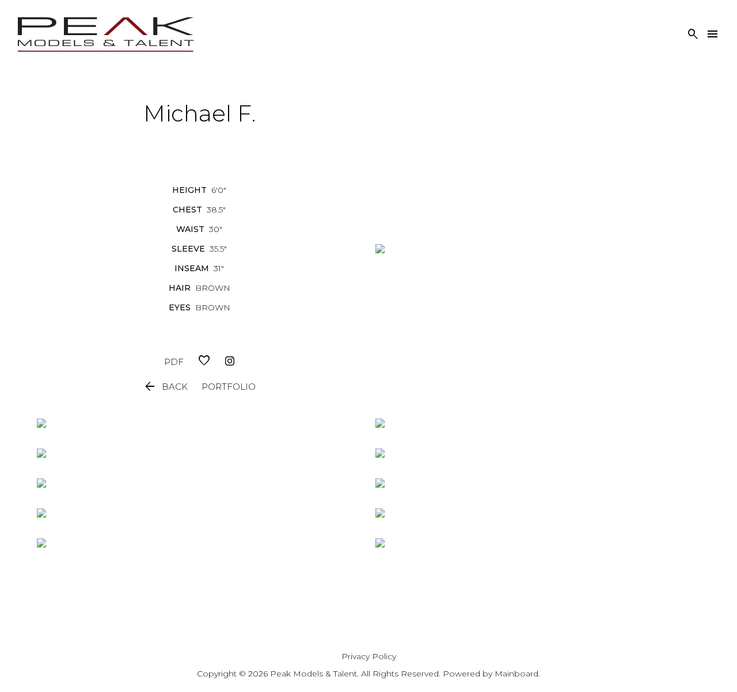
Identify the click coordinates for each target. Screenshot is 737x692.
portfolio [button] (229, 386)
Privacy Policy (368, 656)
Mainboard (516, 673)
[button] (165, 387)
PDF (174, 362)
